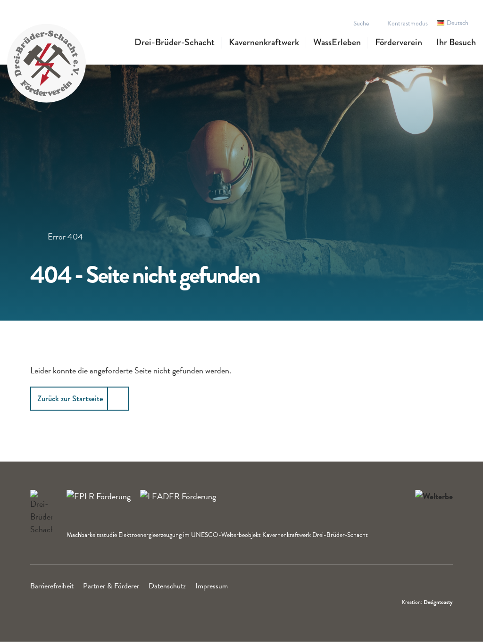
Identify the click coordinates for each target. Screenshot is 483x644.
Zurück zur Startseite (70, 398)
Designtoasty (438, 602)
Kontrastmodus (407, 23)
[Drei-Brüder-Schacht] (46, 62)
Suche (361, 23)
